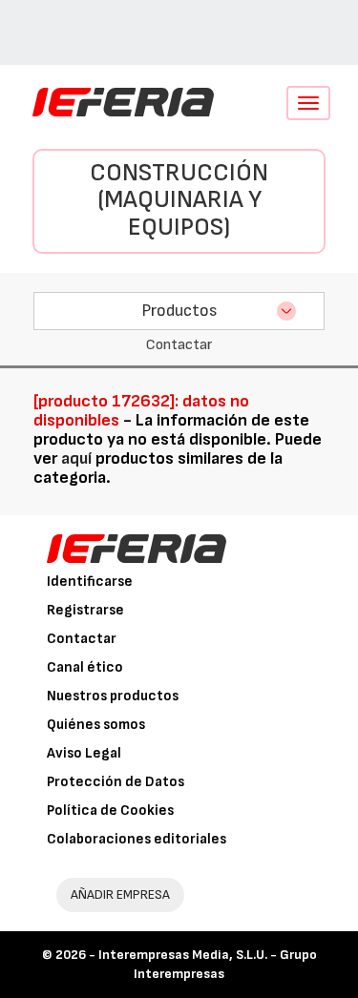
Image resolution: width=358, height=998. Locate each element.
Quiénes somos (96, 725)
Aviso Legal (84, 753)
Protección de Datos (115, 782)
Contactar (81, 639)
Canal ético (85, 667)
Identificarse (90, 581)
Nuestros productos (113, 696)
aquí (76, 458)
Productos (179, 311)
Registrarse (85, 610)
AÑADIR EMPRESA (120, 894)
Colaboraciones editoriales (136, 839)
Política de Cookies (110, 810)
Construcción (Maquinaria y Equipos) (179, 200)
